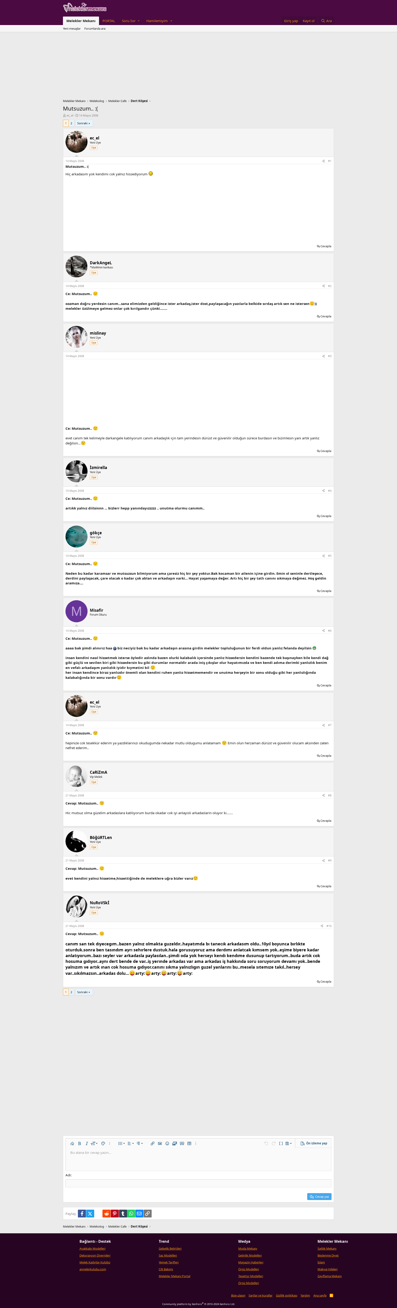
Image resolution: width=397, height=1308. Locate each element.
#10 (329, 926)
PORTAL (108, 20)
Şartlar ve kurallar (260, 1295)
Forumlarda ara (94, 28)
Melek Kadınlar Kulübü (94, 1262)
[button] (131, 21)
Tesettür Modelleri (250, 1276)
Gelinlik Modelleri (250, 1255)
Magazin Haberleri (250, 1262)
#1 (330, 161)
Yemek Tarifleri (169, 1262)
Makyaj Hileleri (327, 1269)
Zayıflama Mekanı (330, 1276)
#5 (330, 556)
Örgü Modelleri (248, 1269)
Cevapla (325, 246)
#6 (330, 631)
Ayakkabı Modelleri (92, 1248)
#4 (330, 491)
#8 (330, 795)
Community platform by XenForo (198, 1304)
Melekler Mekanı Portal (174, 1276)
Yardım (305, 1295)
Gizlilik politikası (286, 1295)
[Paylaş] (323, 161)
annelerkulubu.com (92, 1269)
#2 (330, 286)
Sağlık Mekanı (327, 1248)
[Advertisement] (198, 66)
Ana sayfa (319, 1295)
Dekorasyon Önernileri (94, 1255)
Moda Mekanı (247, 1248)
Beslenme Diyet (328, 1255)
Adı (68, 1175)
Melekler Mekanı (81, 20)
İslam (321, 1262)
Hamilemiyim (157, 20)
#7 (330, 725)
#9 (330, 860)
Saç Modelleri (168, 1255)
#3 (330, 356)
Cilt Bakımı (166, 1269)
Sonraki (82, 123)
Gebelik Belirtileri (170, 1248)
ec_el (70, 115)
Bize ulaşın (238, 1295)
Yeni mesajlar (72, 28)
